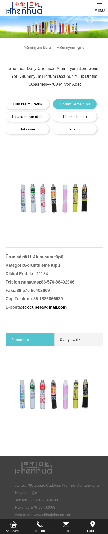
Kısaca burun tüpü (27, 117)
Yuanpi (74, 129)
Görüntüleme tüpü (75, 104)
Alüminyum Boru (37, 47)
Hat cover (27, 129)
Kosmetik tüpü (75, 117)
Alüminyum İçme (70, 47)
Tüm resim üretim (27, 104)
